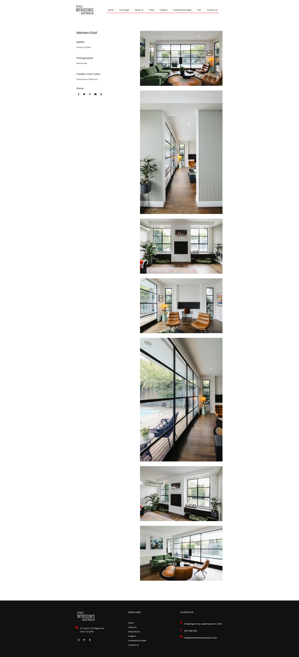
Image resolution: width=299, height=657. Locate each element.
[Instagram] (79, 640)
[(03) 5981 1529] (181, 630)
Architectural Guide (182, 10)
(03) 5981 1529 (190, 631)
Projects (163, 10)
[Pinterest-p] (84, 640)
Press (151, 10)
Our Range (124, 10)
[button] (139, 10)
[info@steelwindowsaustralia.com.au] (181, 636)
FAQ (199, 10)
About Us (139, 10)
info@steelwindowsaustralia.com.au (200, 637)
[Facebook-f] (90, 640)
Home (111, 10)
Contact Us (212, 10)
